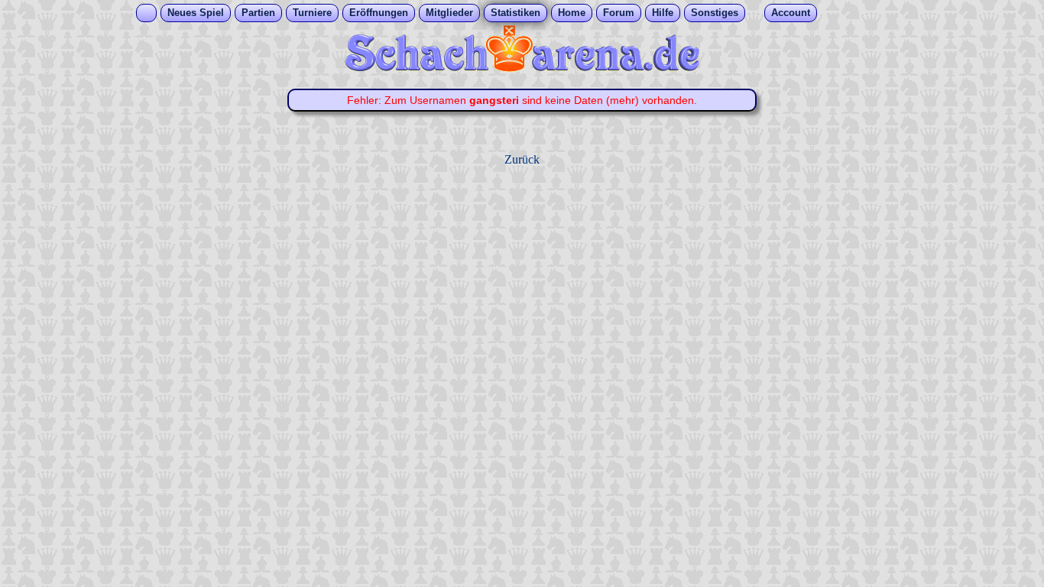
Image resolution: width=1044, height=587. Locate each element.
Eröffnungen (378, 12)
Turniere (312, 12)
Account (790, 12)
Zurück (522, 159)
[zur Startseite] (522, 67)
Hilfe (662, 12)
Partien (258, 12)
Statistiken (515, 12)
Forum (618, 12)
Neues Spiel (195, 12)
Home (571, 12)
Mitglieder (449, 12)
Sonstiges (714, 12)
